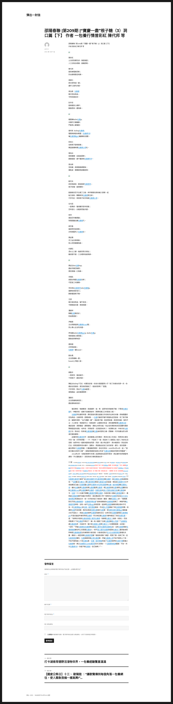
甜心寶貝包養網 (89, 462)
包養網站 (124, 521)
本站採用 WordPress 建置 (42, 695)
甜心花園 (99, 476)
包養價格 (110, 502)
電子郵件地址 (49, 614)
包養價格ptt (74, 136)
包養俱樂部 (100, 479)
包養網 (76, 91)
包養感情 (75, 496)
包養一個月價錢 (113, 485)
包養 (79, 119)
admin (46, 49)
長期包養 (78, 468)
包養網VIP (86, 133)
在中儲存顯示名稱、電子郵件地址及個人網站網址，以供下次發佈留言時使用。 (72, 634)
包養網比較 (122, 423)
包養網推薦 (72, 465)
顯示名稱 (47, 604)
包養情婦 (89, 431)
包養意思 (87, 184)
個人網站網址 (48, 624)
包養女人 (82, 482)
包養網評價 (124, 462)
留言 (46, 574)
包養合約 (99, 462)
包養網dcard (82, 325)
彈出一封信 (33, 15)
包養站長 (107, 451)
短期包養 (92, 465)
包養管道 (112, 462)
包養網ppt (81, 333)
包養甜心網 (74, 473)
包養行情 (120, 541)
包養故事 (85, 518)
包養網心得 (82, 148)
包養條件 (77, 288)
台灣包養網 (102, 485)
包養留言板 (102, 482)
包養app (91, 504)
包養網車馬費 (111, 544)
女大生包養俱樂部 (113, 532)
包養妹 (85, 541)
